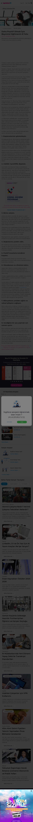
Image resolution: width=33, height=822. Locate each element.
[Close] (31, 791)
